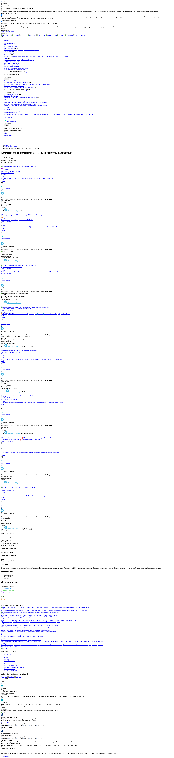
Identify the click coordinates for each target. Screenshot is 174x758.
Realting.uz (7, 145)
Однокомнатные (43, 56)
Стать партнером (9, 656)
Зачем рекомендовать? (7, 735)
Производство (26, 84)
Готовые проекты (33, 50)
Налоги (64, 114)
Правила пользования (11, 665)
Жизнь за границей (77, 114)
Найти (6, 79)
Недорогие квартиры (10, 68)
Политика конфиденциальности (14, 667)
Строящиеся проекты (10, 50)
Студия (30, 56)
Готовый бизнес (46, 84)
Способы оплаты (9, 661)
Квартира (7, 96)
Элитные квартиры (10, 65)
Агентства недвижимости (12, 73)
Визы (93, 114)
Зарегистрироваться (7, 722)
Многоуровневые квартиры (19, 56)
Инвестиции (87, 114)
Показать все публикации (9, 646)
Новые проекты (23, 50)
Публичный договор (10, 670)
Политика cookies (9, 669)
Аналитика (20, 114)
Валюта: (6, 130)
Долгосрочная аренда (11, 146)
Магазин (38, 84)
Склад (33, 84)
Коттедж (19, 60)
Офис (19, 84)
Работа (69, 114)
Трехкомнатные (63, 56)
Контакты (7, 659)
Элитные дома (21, 65)
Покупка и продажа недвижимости (50, 114)
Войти (6, 133)
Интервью (27, 114)
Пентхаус (7, 56)
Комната (35, 102)
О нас (6, 657)
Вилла (14, 60)
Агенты (23, 73)
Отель (16, 84)
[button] (5, 37)
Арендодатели (30, 73)
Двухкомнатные (53, 56)
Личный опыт (35, 114)
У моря (35, 56)
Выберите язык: (9, 128)
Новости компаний (10, 114)
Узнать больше (113, 27)
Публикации (8, 654)
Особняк (25, 60)
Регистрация (8, 135)
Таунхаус (31, 60)
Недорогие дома (23, 68)
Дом (16, 96)
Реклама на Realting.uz (11, 664)
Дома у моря (8, 60)
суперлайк (27, 690)
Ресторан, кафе (9, 84)
